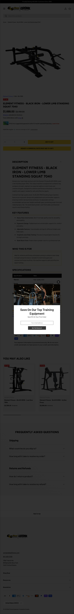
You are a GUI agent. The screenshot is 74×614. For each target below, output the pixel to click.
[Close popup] (58, 282)
